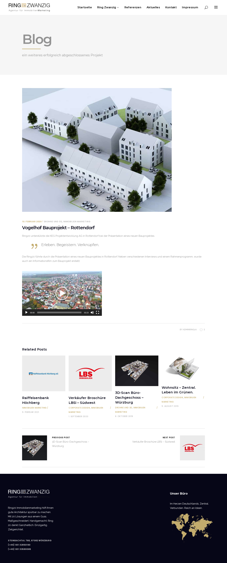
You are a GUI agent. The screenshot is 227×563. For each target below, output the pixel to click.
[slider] (59, 312)
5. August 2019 (170, 406)
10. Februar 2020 (32, 221)
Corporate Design (79, 407)
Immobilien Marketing (76, 221)
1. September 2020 (78, 416)
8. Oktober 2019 (124, 416)
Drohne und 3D (53, 221)
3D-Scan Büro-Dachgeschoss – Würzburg (129, 397)
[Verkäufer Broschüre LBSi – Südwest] (90, 373)
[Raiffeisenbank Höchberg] (43, 373)
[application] (62, 293)
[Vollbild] (97, 312)
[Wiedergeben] (26, 312)
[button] (62, 293)
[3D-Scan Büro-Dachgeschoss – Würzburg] (136, 371)
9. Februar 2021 (30, 412)
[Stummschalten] (92, 312)
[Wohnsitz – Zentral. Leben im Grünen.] (183, 368)
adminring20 (190, 329)
